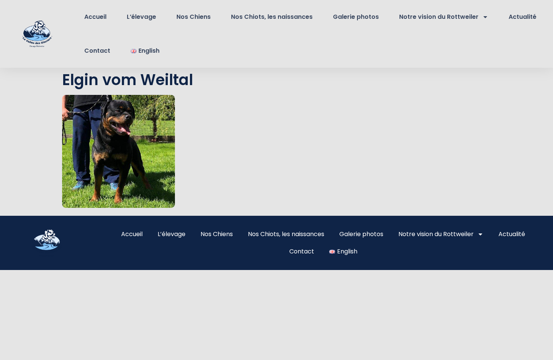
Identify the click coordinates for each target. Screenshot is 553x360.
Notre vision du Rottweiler (439, 16)
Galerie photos (356, 16)
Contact (97, 50)
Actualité (522, 16)
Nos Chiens (193, 16)
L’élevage (141, 16)
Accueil (95, 16)
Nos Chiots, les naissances (272, 16)
